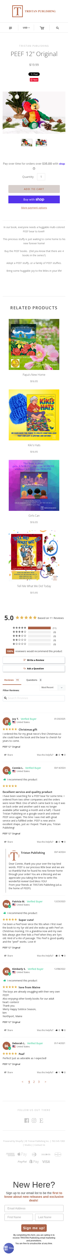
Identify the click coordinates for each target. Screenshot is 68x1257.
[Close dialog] (66, 610)
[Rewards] (8, 1248)
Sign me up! (47, 636)
